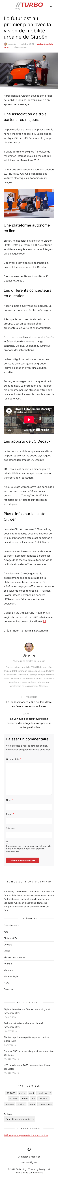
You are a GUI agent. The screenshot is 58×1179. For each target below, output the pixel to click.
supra (32, 1104)
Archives (8, 1114)
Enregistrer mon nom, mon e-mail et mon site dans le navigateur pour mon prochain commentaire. (28, 849)
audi (31, 1093)
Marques (8, 970)
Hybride (8, 963)
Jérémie (12, 44)
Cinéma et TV (10, 938)
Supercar (8, 989)
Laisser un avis (20, 47)
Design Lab (45, 1169)
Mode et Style (11, 976)
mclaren (10, 1104)
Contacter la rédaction (29, 1156)
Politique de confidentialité (29, 1172)
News (6, 47)
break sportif (44, 1093)
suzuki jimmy (45, 1104)
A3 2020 (11, 1093)
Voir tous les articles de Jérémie (29, 661)
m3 (33, 1098)
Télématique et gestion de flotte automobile (26, 1135)
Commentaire (13, 759)
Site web (10, 828)
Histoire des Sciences (14, 957)
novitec (21, 1104)
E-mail (10, 814)
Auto (6, 932)
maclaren (43, 1098)
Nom (9, 800)
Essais (7, 951)
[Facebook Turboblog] (29, 1149)
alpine (22, 1093)
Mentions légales (29, 1162)
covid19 (13, 1098)
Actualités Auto (45, 44)
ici (44, 621)
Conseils (8, 944)
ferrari (24, 1098)
